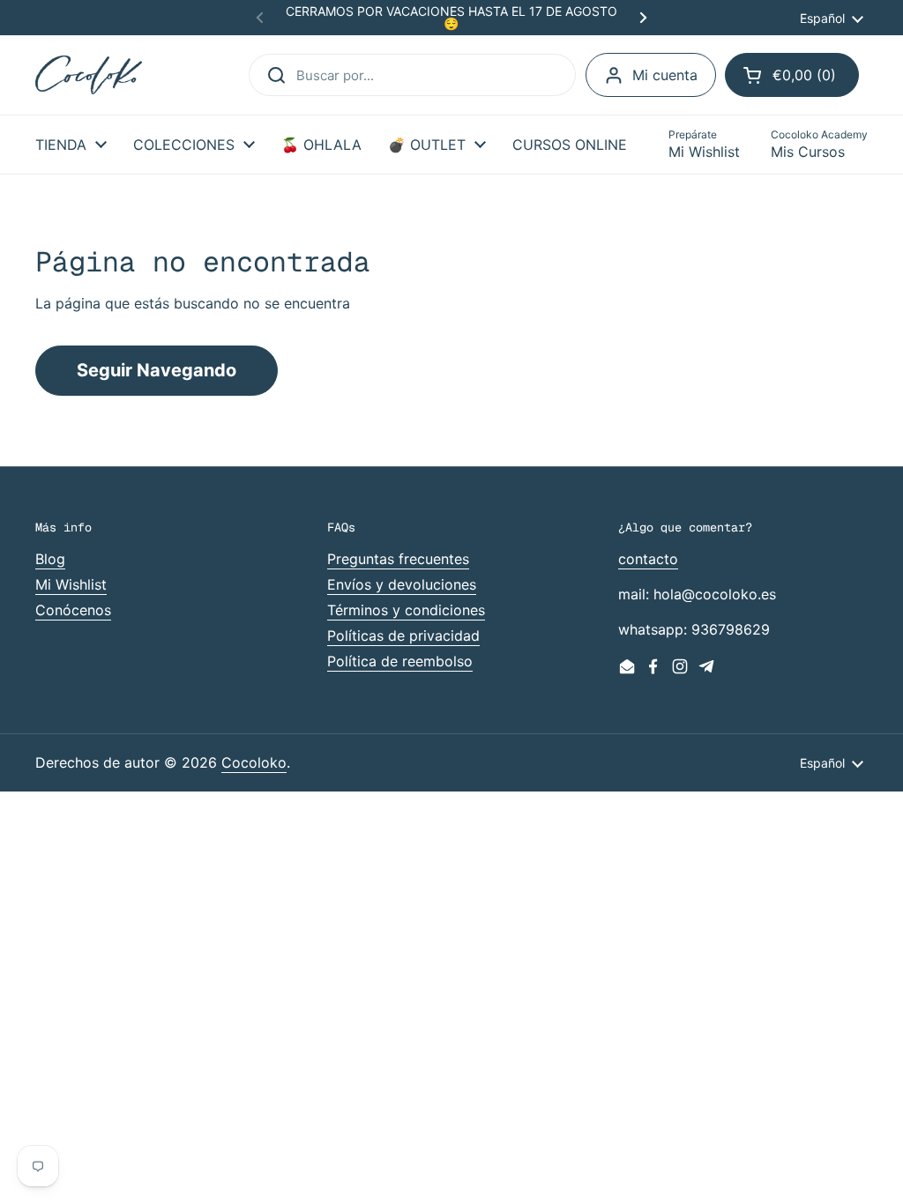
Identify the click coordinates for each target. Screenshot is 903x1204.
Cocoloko (254, 762)
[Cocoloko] (88, 75)
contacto (648, 559)
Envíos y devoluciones (401, 584)
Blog (50, 559)
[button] (792, 75)
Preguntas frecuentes (398, 559)
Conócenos (73, 610)
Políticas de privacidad (403, 635)
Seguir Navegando (156, 370)
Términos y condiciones (406, 610)
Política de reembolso (400, 661)
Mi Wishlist (71, 584)
